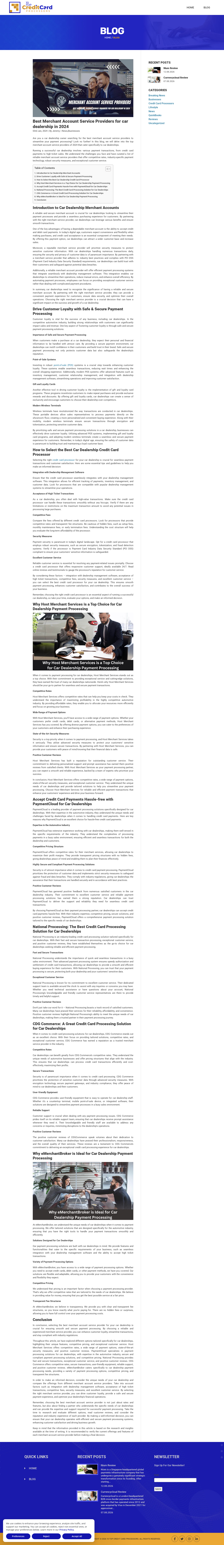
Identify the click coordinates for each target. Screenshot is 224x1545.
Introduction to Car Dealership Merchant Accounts (58, 173)
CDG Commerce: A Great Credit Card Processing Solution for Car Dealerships (70, 193)
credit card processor (63, 460)
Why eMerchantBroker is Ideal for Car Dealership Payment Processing (67, 196)
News (152, 111)
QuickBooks (155, 115)
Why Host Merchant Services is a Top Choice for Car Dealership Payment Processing (73, 183)
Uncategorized (156, 123)
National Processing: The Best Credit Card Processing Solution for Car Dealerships (72, 190)
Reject (46, 1536)
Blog (207, 7)
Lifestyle (153, 107)
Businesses (155, 99)
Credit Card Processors (161, 103)
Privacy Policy (66, 1529)
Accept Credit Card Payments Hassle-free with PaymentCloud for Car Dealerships (72, 186)
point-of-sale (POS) (63, 365)
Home (190, 7)
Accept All (77, 1536)
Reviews (153, 119)
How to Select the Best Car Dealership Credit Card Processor (63, 180)
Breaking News (157, 95)
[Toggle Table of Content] (106, 168)
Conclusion (41, 200)
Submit (158, 1489)
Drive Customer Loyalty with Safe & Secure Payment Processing (64, 176)
